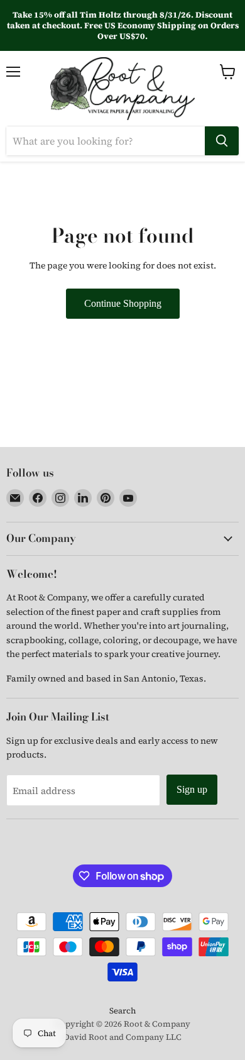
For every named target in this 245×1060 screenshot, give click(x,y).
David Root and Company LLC (122, 1037)
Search (122, 1010)
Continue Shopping (122, 303)
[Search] (222, 140)
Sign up (192, 789)
